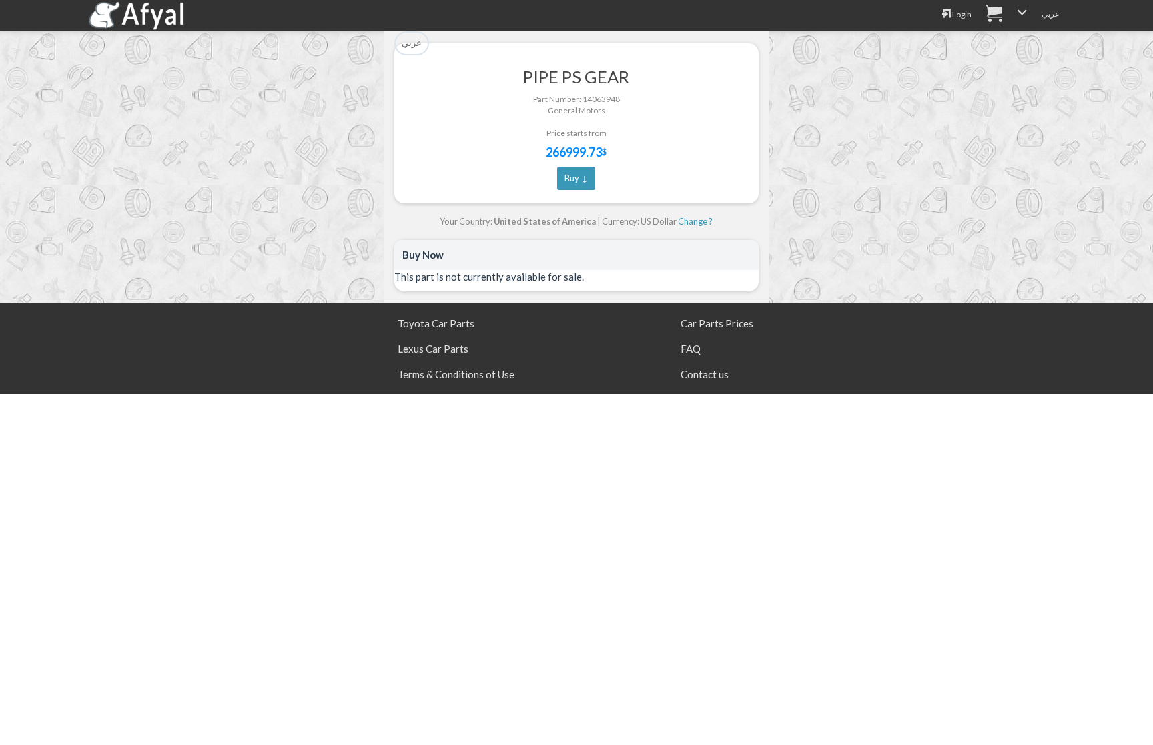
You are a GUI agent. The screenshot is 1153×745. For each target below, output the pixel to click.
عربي (1051, 14)
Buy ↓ (576, 178)
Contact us (705, 374)
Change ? (695, 221)
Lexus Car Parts (433, 349)
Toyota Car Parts (436, 323)
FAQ (691, 349)
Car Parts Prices (717, 323)
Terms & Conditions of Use (456, 374)
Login (961, 14)
